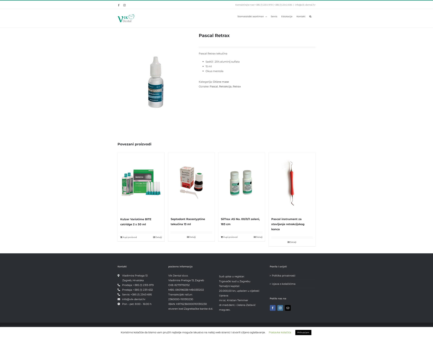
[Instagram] (280, 308)
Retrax (237, 86)
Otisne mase (221, 81)
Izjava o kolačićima (283, 283)
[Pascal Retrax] (156, 82)
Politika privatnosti (283, 275)
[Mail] (288, 308)
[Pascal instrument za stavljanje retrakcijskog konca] (292, 183)
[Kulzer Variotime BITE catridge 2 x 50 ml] (141, 183)
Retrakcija (225, 86)
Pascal (214, 86)
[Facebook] (273, 308)
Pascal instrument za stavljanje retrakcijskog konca (287, 224)
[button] (310, 16)
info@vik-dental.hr (305, 4)
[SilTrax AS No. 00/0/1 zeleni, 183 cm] (241, 183)
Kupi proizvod (130, 237)
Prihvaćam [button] (303, 332)
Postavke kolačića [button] (280, 332)
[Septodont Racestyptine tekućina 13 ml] (191, 183)
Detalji (158, 237)
